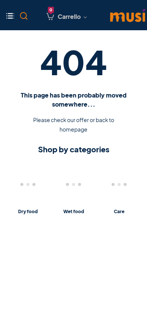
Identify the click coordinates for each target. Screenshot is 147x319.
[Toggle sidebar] (12, 15)
